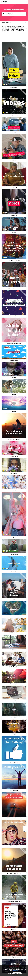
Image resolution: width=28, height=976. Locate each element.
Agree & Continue (17, 973)
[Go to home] (4, 2)
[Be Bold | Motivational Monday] (14, 860)
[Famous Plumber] (14, 352)
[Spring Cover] (14, 563)
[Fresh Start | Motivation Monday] (14, 425)
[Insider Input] (14, 124)
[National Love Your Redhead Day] (14, 330)
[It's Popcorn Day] (14, 101)
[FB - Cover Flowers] (14, 448)
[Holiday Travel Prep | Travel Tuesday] (14, 804)
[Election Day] (14, 915)
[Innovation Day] (14, 302)
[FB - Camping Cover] (14, 676)
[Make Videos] (14, 201)
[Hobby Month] (14, 174)
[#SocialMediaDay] (14, 832)
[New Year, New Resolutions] (14, 246)
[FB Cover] (14, 386)
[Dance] (14, 514)
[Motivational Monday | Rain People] (14, 887)
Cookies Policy (15, 970)
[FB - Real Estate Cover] (14, 659)
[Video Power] (14, 726)
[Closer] (14, 585)
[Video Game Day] (14, 146)
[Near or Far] (14, 692)
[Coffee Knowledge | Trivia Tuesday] (14, 943)
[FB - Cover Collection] (14, 625)
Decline (9, 973)
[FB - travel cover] (14, 608)
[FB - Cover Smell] (14, 465)
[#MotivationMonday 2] (14, 776)
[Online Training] (14, 642)
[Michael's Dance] (14, 64)
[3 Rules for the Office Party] (14, 274)
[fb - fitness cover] (14, 709)
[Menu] (26, 2)
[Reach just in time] (14, 546)
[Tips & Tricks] (14, 369)
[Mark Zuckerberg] (14, 748)
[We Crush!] (14, 224)
